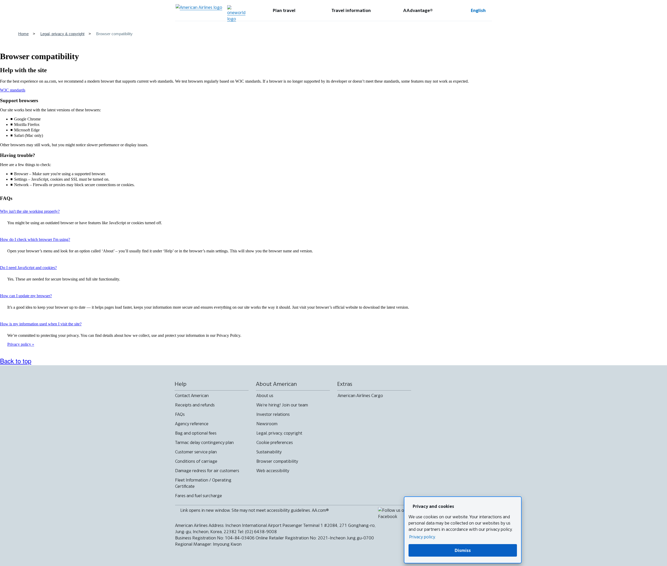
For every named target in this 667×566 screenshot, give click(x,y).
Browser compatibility (277, 461)
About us (264, 395)
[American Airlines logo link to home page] (199, 10)
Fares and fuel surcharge (198, 495)
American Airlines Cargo (360, 395)
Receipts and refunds (195, 404)
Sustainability (269, 451)
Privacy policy (19, 344)
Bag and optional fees (196, 433)
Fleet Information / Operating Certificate (203, 483)
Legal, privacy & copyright (62, 34)
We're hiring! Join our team (282, 404)
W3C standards (12, 90)
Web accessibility (272, 470)
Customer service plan (196, 451)
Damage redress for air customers (207, 470)
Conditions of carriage (196, 461)
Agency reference (191, 423)
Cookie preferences (274, 442)
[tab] (284, 10)
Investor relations (273, 414)
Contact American (192, 395)
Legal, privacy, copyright (279, 433)
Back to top (15, 360)
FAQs (180, 414)
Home (23, 34)
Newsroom (266, 423)
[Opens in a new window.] (236, 13)
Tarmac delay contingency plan (204, 442)
